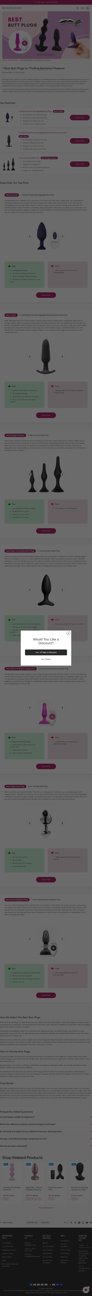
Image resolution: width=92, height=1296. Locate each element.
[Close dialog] (68, 633)
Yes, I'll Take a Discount (46, 652)
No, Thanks (46, 659)
